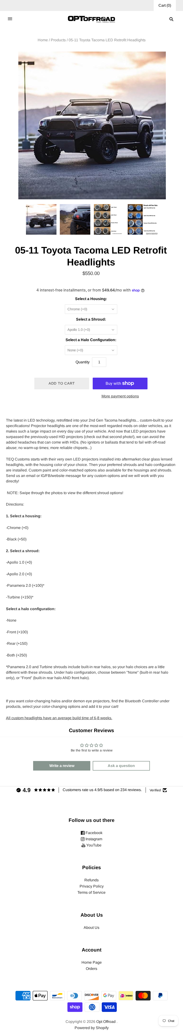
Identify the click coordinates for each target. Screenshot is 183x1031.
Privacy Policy (92, 886)
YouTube (93, 845)
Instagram (93, 839)
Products (58, 40)
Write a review (61, 766)
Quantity (83, 362)
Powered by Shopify (92, 1028)
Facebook (93, 833)
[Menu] (10, 19)
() (164, 5)
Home (43, 40)
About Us (91, 927)
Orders (91, 969)
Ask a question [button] (121, 766)
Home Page (91, 962)
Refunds (91, 880)
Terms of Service (91, 892)
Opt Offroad (106, 1022)
